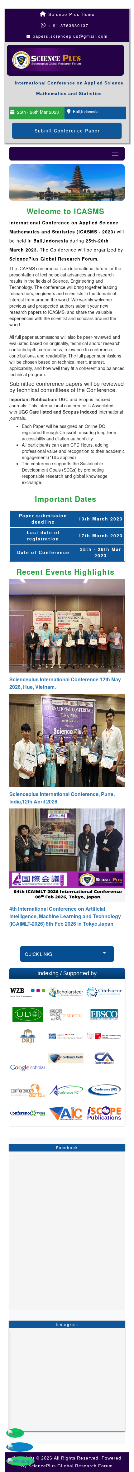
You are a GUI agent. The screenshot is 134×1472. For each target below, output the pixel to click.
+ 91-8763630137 (67, 25)
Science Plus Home (70, 14)
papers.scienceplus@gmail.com (70, 36)
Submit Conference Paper (67, 130)
